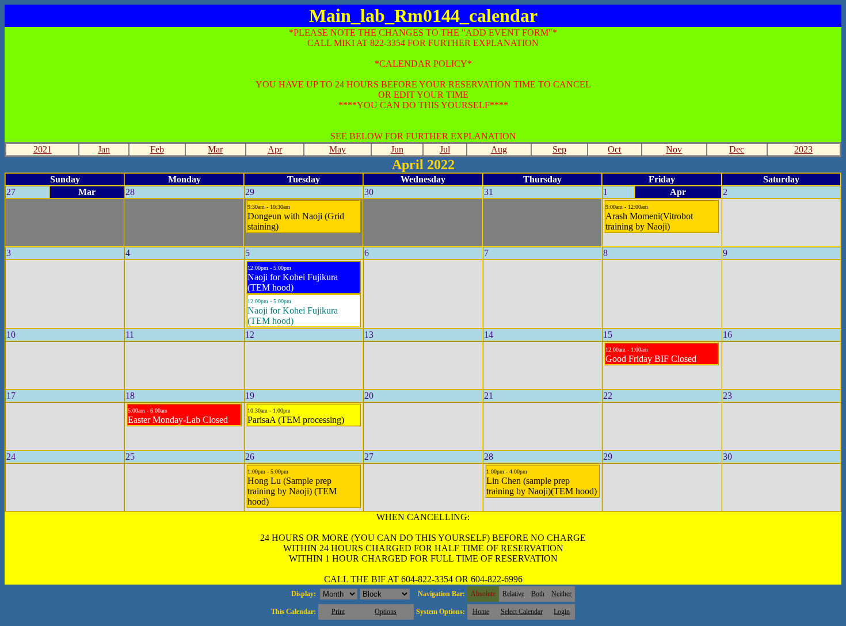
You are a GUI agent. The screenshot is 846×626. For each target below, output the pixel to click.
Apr (275, 149)
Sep (559, 149)
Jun (397, 149)
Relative (513, 594)
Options (386, 612)
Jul (445, 149)
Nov (674, 149)
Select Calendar (522, 612)
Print (338, 612)
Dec (736, 149)
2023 (803, 149)
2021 (42, 149)
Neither (561, 594)
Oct (614, 149)
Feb (157, 149)
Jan (104, 149)
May (337, 149)
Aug (499, 149)
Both (537, 594)
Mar (215, 149)
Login (562, 612)
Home (480, 612)
